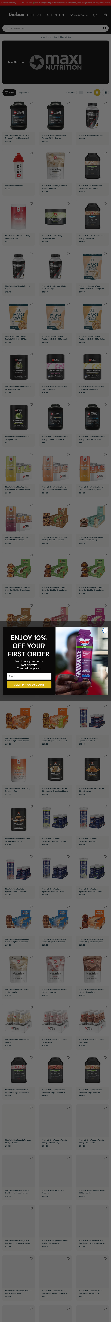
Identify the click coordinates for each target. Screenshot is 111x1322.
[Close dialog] (104, 630)
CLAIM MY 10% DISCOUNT (29, 684)
